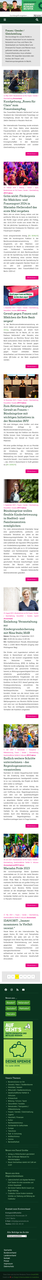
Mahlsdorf (24, 1008)
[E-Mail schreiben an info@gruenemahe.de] (23, 990)
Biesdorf (11, 1002)
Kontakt (7, 1258)
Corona (10, 1139)
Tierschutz (12, 1131)
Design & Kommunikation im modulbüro (26, 1277)
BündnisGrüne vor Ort (20, 96)
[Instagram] (11, 990)
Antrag (6, 330)
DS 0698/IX (33, 235)
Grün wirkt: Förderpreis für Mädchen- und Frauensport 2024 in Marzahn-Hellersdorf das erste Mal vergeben (20, 203)
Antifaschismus (14, 1136)
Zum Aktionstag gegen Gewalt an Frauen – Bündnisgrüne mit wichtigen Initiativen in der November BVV (19, 413)
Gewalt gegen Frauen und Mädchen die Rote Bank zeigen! (20, 317)
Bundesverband (10, 1252)
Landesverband (10, 1255)
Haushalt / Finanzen (16, 1117)
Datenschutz (9, 1266)
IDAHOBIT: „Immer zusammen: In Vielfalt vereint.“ (18, 924)
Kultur (10, 1120)
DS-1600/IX (11, 464)
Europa (11, 1128)
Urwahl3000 (34, 1274)
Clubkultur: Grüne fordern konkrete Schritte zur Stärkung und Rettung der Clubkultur (21, 1196)
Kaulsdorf (11, 1008)
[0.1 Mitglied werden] (18, 1038)
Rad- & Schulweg (15, 1133)
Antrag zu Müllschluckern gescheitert (21, 1154)
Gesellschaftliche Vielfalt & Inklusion (15, 755)
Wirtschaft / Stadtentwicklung (19, 1090)
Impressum (8, 1263)
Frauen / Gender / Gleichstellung (28, 190)
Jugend (36, 616)
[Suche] (37, 19)
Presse (6, 1261)
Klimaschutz (12, 1098)
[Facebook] (6, 990)
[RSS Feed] (17, 990)
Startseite (8, 1250)
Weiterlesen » (32, 154)
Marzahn (11, 1014)
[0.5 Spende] (18, 1073)
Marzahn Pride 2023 (17, 868)
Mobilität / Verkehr (15, 1087)
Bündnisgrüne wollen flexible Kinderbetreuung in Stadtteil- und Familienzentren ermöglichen (20, 518)
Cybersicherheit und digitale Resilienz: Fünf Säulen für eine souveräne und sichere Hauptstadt (21, 1182)
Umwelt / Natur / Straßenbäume (20, 1084)
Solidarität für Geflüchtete (18, 1125)
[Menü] (5, 19)
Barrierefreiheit (13, 1142)
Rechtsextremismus (15, 1123)
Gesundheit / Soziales (10, 310)
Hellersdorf (23, 1002)
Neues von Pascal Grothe (16, 1150)
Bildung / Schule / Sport (28, 187)
